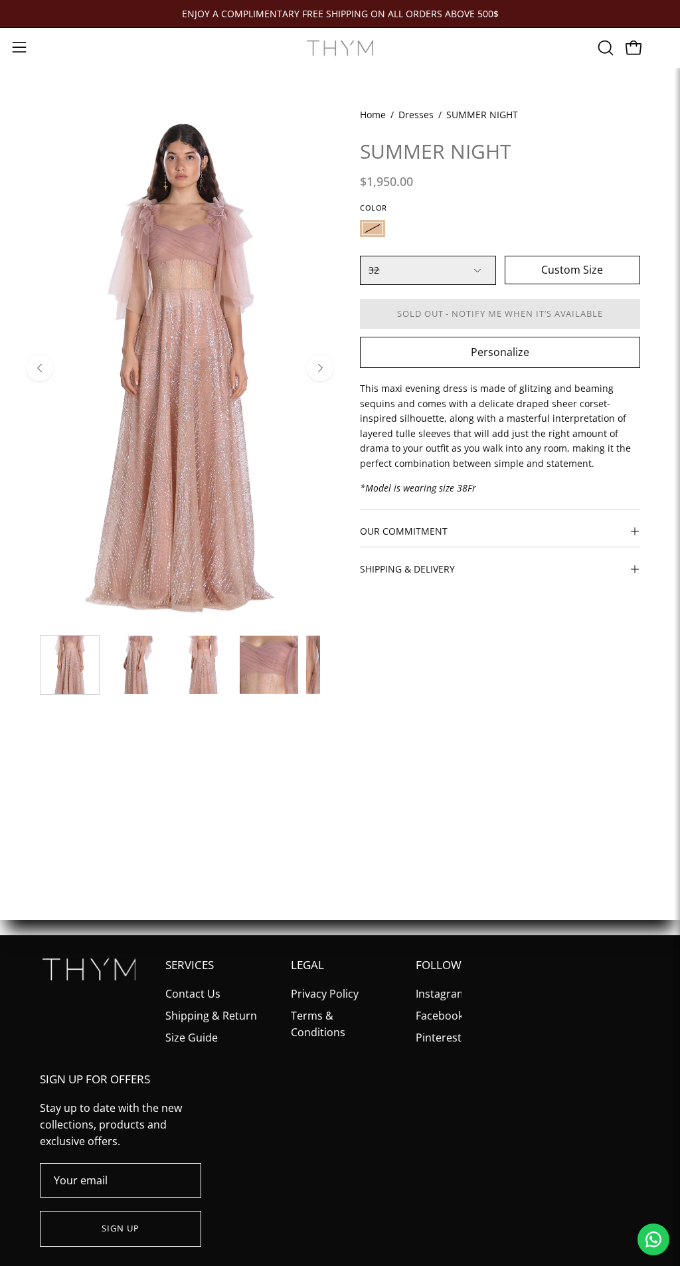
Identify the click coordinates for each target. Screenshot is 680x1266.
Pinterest (439, 1037)
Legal (307, 965)
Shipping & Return (211, 1015)
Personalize (500, 352)
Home (373, 114)
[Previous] (40, 368)
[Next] (320, 368)
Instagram (441, 993)
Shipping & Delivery (407, 569)
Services (189, 965)
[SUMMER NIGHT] (70, 665)
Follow (439, 965)
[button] (604, 48)
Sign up (120, 1228)
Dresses (416, 114)
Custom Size (572, 269)
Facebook (440, 1015)
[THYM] (340, 48)
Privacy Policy (325, 993)
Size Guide (191, 1037)
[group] (340, 13)
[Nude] (372, 228)
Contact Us (192, 993)
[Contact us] (653, 1239)
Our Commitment (404, 531)
